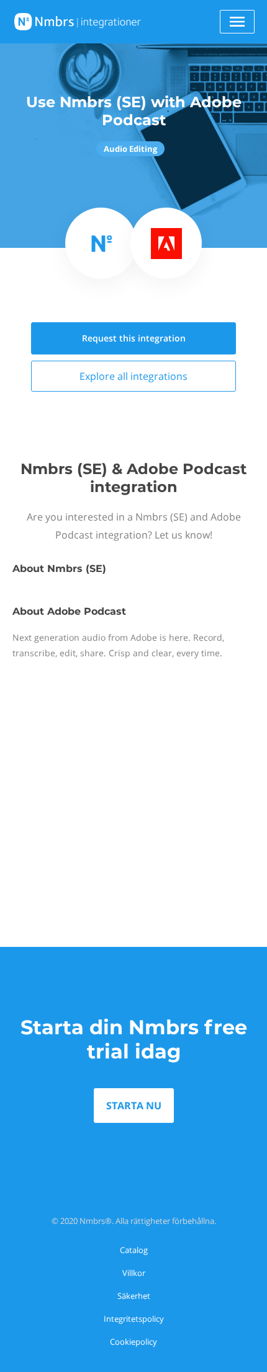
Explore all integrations (133, 376)
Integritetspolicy (134, 1318)
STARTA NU (133, 1105)
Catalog (134, 1249)
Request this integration (134, 338)
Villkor (133, 1272)
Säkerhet (133, 1295)
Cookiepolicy (133, 1341)
